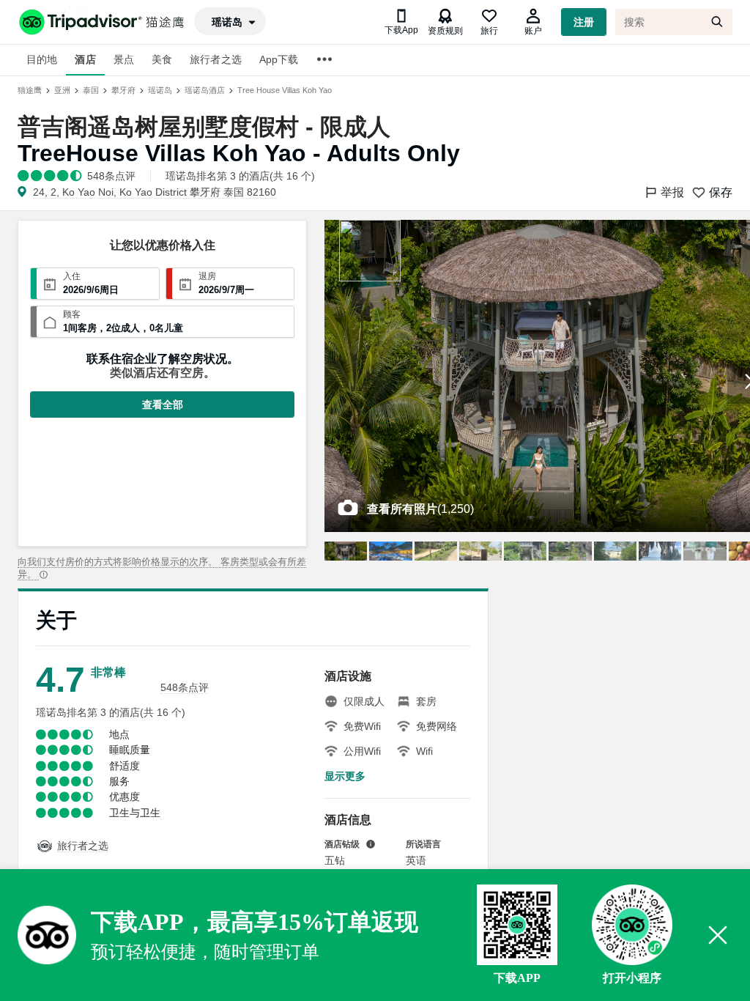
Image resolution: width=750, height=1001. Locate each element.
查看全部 (162, 404)
